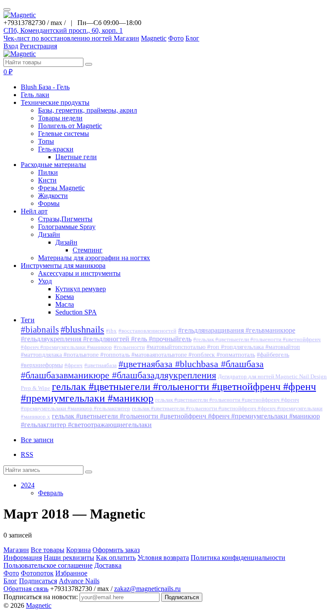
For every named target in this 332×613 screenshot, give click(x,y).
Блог (192, 38)
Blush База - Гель (45, 87)
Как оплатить (116, 557)
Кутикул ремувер (80, 288)
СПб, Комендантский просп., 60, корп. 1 (63, 30)
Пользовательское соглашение (48, 565)
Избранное (71, 573)
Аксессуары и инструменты (79, 273)
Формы (49, 203)
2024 (28, 485)
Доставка (107, 565)
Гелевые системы (63, 133)
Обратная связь (25, 588)
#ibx (111, 331)
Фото (176, 38)
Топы (46, 141)
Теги (28, 320)
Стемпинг (87, 250)
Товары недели (60, 118)
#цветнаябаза (100, 365)
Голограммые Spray (67, 226)
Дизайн (49, 234)
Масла (64, 304)
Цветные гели (76, 156)
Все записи (37, 439)
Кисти (47, 180)
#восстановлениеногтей (147, 331)
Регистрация (38, 46)
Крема (64, 296)
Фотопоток (37, 573)
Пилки (48, 172)
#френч (73, 365)
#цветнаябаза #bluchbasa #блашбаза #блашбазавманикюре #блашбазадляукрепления (142, 369)
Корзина (78, 549)
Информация (22, 557)
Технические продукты (55, 102)
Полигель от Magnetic (70, 125)
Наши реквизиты (69, 557)
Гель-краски (55, 149)
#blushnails (82, 329)
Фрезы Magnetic (61, 188)
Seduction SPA (76, 312)
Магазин (126, 38)
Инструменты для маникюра (63, 265)
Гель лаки (35, 94)
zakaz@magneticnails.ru (147, 588)
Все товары (47, 549)
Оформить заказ (116, 549)
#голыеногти (129, 347)
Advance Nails (79, 581)
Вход (10, 46)
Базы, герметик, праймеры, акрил (87, 110)
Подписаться (38, 581)
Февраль (50, 493)
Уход (45, 281)
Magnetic (153, 38)
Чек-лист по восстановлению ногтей (58, 38)
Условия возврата (163, 557)
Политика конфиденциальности (238, 557)
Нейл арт (34, 211)
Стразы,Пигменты (65, 219)
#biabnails (40, 329)
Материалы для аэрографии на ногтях (94, 257)
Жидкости (53, 195)
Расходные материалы (53, 164)
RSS (27, 454)
